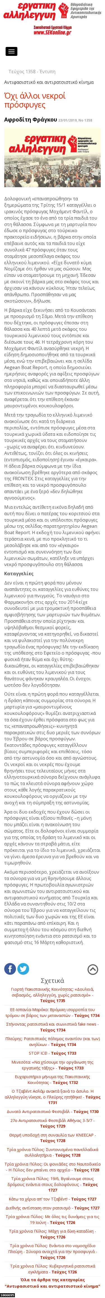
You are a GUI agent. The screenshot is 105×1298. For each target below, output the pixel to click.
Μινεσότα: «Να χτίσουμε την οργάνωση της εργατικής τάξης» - (52, 1065)
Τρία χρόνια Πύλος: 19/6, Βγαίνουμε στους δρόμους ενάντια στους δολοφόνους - (53, 1184)
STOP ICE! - (52, 1053)
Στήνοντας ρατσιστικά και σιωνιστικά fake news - (52, 1027)
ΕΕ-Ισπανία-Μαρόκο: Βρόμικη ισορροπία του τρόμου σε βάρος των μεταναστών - (52, 1012)
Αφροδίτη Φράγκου (30, 119)
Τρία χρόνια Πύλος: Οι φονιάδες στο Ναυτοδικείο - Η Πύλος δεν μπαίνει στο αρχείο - (52, 1167)
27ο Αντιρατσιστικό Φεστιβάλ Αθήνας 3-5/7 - (52, 1123)
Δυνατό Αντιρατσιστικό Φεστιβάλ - (53, 1111)
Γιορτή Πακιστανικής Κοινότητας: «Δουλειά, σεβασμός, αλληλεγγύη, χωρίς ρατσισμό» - (52, 994)
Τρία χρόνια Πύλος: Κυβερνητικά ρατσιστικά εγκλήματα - (52, 1269)
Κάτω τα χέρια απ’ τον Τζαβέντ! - (52, 1199)
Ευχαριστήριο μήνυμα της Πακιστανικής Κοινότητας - (52, 1079)
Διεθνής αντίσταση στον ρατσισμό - (52, 1208)
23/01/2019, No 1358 (75, 120)
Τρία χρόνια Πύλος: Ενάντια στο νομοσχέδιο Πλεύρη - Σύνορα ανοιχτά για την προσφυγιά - (52, 1251)
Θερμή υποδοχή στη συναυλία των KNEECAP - (52, 1138)
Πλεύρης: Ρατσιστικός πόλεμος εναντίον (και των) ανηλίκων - (52, 1041)
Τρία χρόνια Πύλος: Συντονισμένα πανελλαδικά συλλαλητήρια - (52, 1152)
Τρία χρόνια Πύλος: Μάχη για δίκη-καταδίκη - (52, 1234)
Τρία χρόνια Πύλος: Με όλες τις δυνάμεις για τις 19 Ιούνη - (52, 1219)
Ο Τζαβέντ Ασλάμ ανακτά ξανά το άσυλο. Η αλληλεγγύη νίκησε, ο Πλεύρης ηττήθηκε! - (53, 1096)
